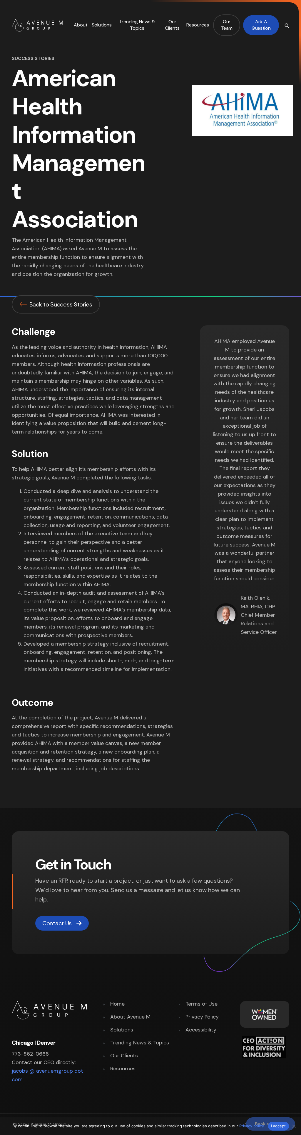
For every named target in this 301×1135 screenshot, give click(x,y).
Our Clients (172, 25)
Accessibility (200, 1030)
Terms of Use (201, 1004)
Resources (197, 25)
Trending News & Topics (137, 25)
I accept (278, 1126)
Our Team (227, 25)
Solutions (102, 25)
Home (117, 1004)
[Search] (286, 25)
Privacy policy (251, 1126)
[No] (294, 1126)
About (81, 25)
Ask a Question (261, 25)
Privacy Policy (202, 1017)
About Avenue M (130, 1017)
